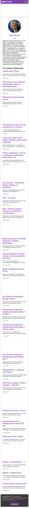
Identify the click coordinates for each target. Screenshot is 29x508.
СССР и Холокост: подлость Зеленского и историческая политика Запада (12, 210)
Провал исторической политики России (13, 269)
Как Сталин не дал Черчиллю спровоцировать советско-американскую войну (13, 84)
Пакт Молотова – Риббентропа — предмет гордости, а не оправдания (14, 184)
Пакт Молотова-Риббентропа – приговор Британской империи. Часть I (13, 356)
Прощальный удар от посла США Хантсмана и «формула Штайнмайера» (14, 240)
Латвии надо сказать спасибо (12, 436)
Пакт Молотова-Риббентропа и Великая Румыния (13, 297)
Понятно (14, 504)
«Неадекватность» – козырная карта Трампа (13, 370)
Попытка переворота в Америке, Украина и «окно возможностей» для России (13, 255)
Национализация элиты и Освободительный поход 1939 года (13, 423)
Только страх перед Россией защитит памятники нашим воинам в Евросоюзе (14, 139)
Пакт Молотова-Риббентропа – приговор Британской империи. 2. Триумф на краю (14, 326)
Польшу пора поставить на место (13, 410)
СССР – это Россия (9, 197)
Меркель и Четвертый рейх (11, 472)
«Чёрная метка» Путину (10, 71)
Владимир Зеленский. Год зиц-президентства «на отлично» (14, 125)
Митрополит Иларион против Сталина (13, 98)
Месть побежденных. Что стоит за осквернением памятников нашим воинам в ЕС (14, 155)
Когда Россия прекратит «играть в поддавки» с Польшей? (14, 383)
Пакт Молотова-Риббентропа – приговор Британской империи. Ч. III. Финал (14, 311)
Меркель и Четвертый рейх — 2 (13, 461)
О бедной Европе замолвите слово (14, 483)
